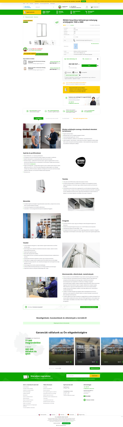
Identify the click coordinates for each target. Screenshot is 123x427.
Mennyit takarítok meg (27, 401)
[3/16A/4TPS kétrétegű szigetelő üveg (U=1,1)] (75, 40)
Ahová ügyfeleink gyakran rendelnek (50, 391)
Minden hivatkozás (95, 368)
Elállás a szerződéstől (27, 403)
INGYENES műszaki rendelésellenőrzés (50, 396)
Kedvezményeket (26, 398)
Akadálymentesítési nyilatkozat (48, 401)
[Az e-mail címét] (83, 376)
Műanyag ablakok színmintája (48, 403)
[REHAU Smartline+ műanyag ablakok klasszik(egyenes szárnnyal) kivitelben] (56, 22)
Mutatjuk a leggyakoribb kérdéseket (88, 307)
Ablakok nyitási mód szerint (48, 395)
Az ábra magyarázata (95, 43)
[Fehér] (75, 37)
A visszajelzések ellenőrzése (48, 400)
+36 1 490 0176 (71, 102)
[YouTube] (85, 400)
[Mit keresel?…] (44, 7)
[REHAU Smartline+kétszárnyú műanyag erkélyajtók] (25, 62)
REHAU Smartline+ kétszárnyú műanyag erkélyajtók (36, 68)
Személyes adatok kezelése (28, 388)
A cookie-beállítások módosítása (29, 407)
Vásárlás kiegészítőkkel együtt (72, 75)
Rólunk (24, 3)
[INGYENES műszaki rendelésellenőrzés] (59, 7)
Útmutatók (31, 3)
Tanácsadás (45, 398)
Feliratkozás (94, 375)
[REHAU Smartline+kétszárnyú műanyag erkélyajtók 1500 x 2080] (41, 30)
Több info (83, 1)
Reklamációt (25, 395)
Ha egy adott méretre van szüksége (49, 393)
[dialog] (61, 421)
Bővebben (72, 421)
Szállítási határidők (26, 393)
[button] (58, 368)
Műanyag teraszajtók (29, 16)
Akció (27, 3)
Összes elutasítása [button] (56, 423)
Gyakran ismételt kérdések (28, 396)
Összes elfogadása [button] (66, 423)
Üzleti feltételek (26, 386)
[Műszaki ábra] (76, 46)
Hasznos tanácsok (46, 390)
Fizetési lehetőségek (26, 391)
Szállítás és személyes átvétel (28, 390)
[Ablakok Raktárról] (27, 7)
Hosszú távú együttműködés (44, 3)
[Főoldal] (23, 17)
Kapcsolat (90, 54)
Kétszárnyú (36, 16)
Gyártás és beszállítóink (47, 388)
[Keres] (53, 7)
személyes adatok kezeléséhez (89, 379)
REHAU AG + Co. (82, 52)
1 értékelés (72, 25)
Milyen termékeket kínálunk (28, 400)
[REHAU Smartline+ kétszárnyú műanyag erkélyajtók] (25, 69)
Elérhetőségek (52, 3)
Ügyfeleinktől (37, 3)
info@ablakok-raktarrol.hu (74, 103)
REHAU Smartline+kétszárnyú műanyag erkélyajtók (36, 62)
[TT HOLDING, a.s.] (87, 396)
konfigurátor (32, 163)
